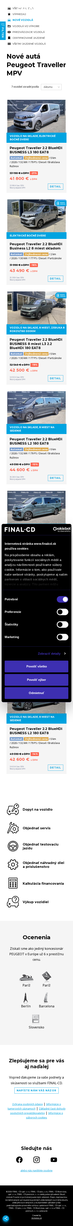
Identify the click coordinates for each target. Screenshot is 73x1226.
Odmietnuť (36, 693)
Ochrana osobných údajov (27, 1104)
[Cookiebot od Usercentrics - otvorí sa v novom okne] (53, 529)
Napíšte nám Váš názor (36, 1090)
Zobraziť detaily (49, 653)
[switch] (62, 612)
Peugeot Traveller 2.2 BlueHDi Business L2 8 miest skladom (36, 246)
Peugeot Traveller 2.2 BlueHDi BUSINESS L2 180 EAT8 (36, 441)
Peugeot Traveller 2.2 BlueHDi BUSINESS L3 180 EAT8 (36, 150)
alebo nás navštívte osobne (36, 1170)
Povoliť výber (36, 679)
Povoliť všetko (36, 666)
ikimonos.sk (36, 1218)
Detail (55, 186)
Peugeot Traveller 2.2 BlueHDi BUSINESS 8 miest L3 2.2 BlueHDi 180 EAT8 (36, 344)
